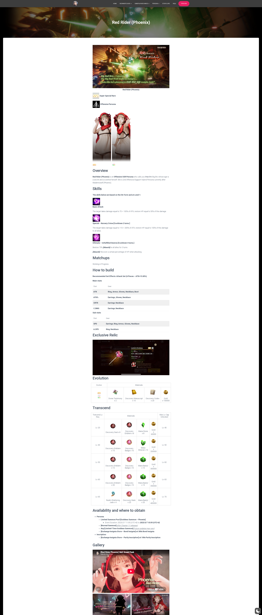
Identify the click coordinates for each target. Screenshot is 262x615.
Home (115, 3)
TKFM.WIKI (184, 3)
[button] (258, 611)
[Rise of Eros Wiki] (75, 3)
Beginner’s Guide (125, 3)
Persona (155, 3)
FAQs (174, 3)
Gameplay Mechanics (141, 3)
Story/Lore (166, 3)
